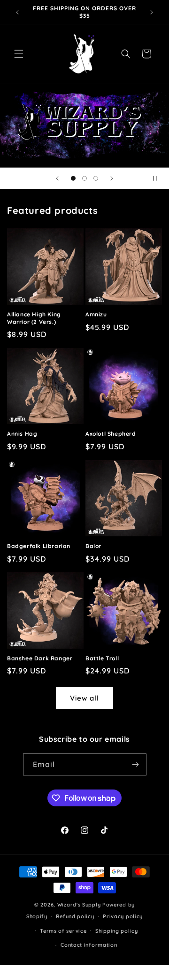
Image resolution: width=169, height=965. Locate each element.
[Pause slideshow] (158, 178)
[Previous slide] (57, 178)
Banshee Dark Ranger (39, 658)
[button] (18, 54)
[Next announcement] (151, 12)
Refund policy (75, 916)
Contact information (89, 945)
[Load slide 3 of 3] (95, 178)
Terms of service (63, 931)
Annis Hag (22, 433)
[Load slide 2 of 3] (84, 178)
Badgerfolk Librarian (38, 545)
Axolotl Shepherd (110, 433)
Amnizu (96, 314)
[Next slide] (111, 178)
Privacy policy (123, 916)
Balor (93, 545)
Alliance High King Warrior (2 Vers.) (34, 318)
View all (84, 698)
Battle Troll (102, 658)
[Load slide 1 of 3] (73, 178)
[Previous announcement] (17, 12)
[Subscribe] (135, 764)
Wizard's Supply (79, 904)
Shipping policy (116, 931)
